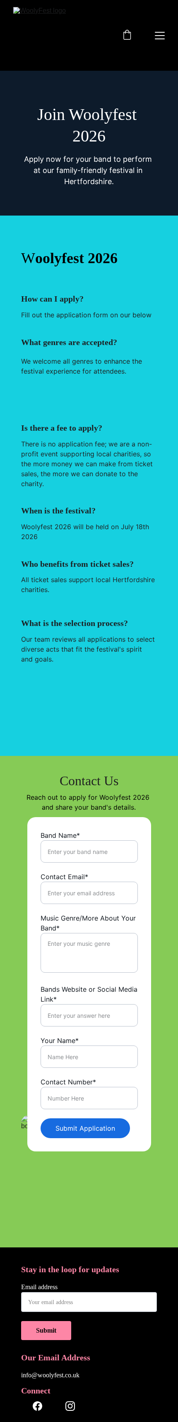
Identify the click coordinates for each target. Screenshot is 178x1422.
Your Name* (60, 1040)
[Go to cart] (127, 35)
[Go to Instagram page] (70, 1406)
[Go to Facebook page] (37, 1406)
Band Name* (60, 835)
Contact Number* (68, 1082)
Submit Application (85, 1128)
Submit (46, 1330)
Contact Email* (64, 877)
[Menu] (160, 35)
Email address (39, 1286)
